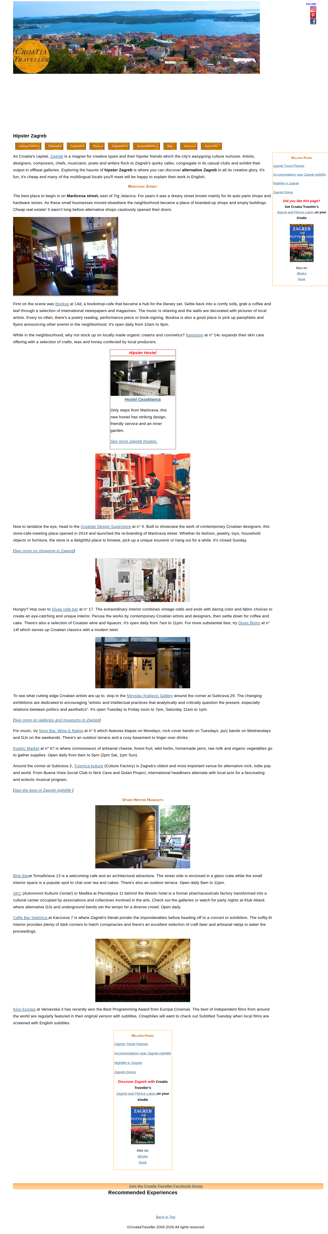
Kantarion (194, 335)
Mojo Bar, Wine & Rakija (61, 730)
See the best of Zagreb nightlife (43, 790)
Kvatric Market (26, 748)
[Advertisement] (143, 103)
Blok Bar (20, 875)
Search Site (211, 146)
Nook (143, 1162)
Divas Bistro (249, 623)
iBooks (143, 1156)
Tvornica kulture (88, 766)
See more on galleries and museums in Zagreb (56, 720)
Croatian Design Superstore (106, 526)
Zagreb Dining (125, 1072)
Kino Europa (24, 1009)
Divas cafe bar (65, 609)
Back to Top (165, 1217)
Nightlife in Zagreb (128, 1063)
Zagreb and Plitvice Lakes (136, 1094)
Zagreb (56, 156)
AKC (17, 893)
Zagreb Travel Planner (131, 1044)
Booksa (62, 304)
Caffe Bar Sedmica (30, 917)
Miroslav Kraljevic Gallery (150, 695)
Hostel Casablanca (143, 399)
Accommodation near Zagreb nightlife (142, 1053)
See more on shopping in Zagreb (44, 551)
